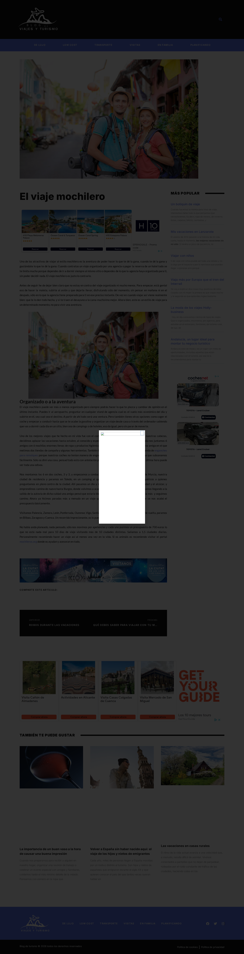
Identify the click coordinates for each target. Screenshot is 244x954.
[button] (142, 433)
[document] (122, 477)
